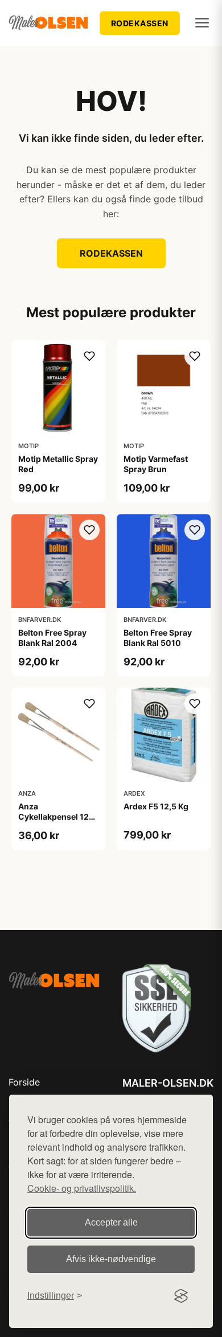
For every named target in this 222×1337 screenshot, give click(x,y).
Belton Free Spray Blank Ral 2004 (52, 638)
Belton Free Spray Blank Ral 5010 (158, 638)
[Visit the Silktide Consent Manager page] (181, 1296)
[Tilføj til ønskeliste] (89, 356)
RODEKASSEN (139, 23)
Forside (24, 1082)
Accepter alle (111, 1222)
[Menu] (202, 22)
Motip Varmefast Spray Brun (156, 464)
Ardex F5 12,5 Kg (156, 806)
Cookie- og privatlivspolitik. (81, 1188)
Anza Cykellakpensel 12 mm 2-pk (53, 816)
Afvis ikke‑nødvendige (111, 1259)
